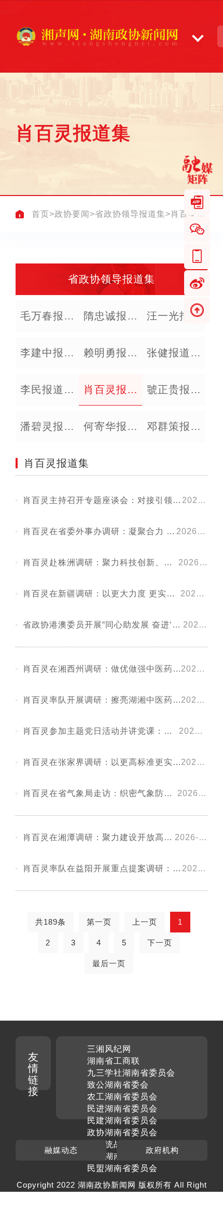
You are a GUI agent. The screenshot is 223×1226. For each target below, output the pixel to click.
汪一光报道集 (174, 321)
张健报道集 (174, 352)
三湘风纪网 (109, 1048)
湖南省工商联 (113, 1060)
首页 (40, 214)
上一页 (144, 921)
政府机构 (162, 1150)
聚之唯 (156, 1196)
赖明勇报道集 (110, 358)
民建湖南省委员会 (122, 1120)
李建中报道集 (47, 358)
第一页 (99, 921)
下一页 (159, 942)
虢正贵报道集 (174, 395)
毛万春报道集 (47, 321)
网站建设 (121, 1196)
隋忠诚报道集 (110, 321)
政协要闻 (72, 214)
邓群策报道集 (174, 431)
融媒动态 (61, 1150)
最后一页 (109, 963)
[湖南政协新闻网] (97, 36)
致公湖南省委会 (118, 1084)
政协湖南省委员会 (122, 1132)
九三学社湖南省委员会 (131, 1072)
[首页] (20, 214)
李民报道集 (47, 389)
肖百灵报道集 (110, 395)
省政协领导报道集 (130, 214)
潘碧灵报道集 (47, 431)
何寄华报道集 (110, 431)
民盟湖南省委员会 (122, 1168)
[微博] (197, 283)
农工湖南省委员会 (122, 1096)
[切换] (197, 36)
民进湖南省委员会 (122, 1108)
